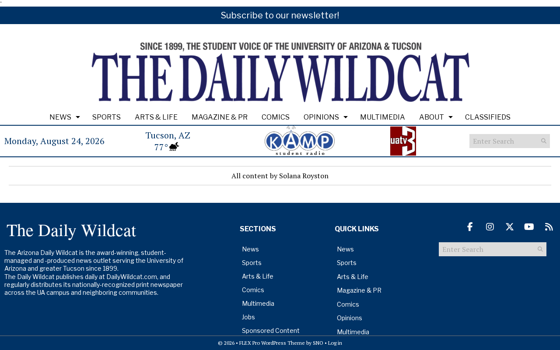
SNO (318, 342)
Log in (335, 342)
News (60, 117)
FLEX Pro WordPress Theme (272, 342)
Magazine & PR (220, 117)
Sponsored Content (271, 330)
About (431, 117)
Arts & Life (156, 117)
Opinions (321, 117)
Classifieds (488, 117)
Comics (276, 117)
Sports (106, 117)
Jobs (248, 317)
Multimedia (382, 117)
